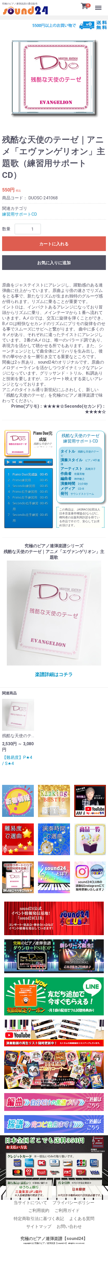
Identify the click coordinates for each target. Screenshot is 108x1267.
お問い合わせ (69, 1226)
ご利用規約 (38, 1210)
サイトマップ (38, 1226)
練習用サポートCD (19, 214)
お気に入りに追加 (54, 262)
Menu (99, 4)
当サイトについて (30, 1202)
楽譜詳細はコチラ (54, 674)
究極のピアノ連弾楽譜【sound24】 (54, 1238)
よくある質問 (81, 1218)
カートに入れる (54, 243)
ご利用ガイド (67, 1210)
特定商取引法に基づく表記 (39, 1218)
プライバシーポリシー (73, 1202)
